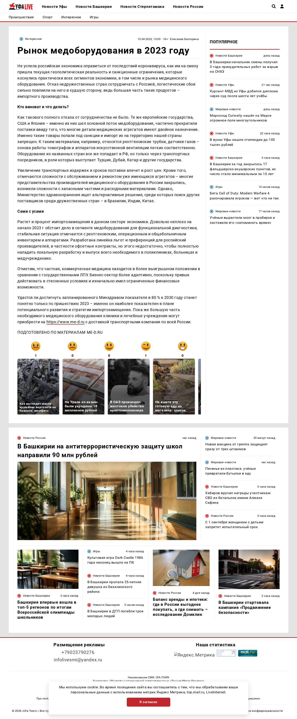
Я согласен (148, 702)
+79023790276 (78, 652)
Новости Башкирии (228, 55)
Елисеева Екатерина (184, 39)
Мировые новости (228, 109)
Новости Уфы (224, 84)
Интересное (33, 38)
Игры (219, 187)
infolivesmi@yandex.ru (78, 659)
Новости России (34, 437)
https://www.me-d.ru (66, 322)
